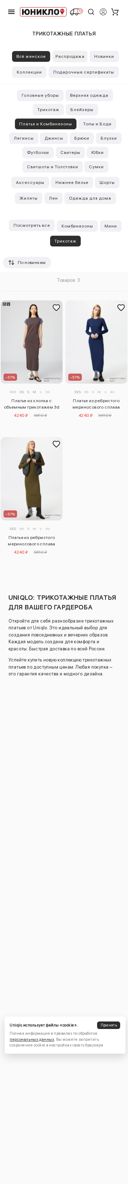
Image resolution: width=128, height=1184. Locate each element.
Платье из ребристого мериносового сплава (96, 404)
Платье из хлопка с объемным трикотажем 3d (32, 404)
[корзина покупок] (115, 12)
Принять (109, 1025)
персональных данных (32, 1039)
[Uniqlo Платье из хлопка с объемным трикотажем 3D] (32, 342)
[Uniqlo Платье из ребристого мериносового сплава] (96, 342)
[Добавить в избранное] (56, 307)
